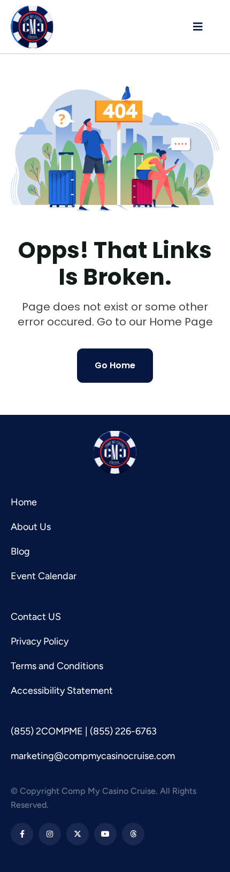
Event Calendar (43, 576)
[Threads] (133, 834)
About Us (31, 527)
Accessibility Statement (62, 690)
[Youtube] (105, 834)
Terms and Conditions (57, 666)
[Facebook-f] (22, 834)
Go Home (115, 365)
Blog (20, 551)
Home (24, 502)
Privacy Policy (39, 641)
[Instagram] (50, 834)
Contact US (36, 617)
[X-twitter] (77, 834)
